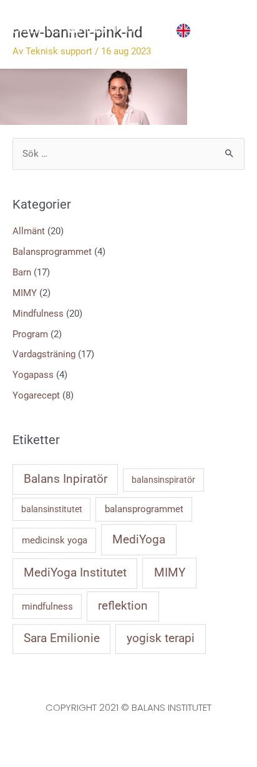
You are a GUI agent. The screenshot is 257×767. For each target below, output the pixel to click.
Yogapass (33, 374)
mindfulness (47, 606)
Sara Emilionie (62, 638)
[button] (201, 28)
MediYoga (138, 539)
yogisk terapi (161, 638)
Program (30, 334)
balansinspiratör (163, 480)
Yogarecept (36, 395)
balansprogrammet (144, 509)
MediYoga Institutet (75, 573)
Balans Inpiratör (65, 479)
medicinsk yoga (54, 540)
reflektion (123, 606)
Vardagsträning (43, 354)
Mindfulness (38, 313)
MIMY (24, 293)
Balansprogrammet (52, 251)
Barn (21, 272)
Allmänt (28, 231)
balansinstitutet (51, 509)
